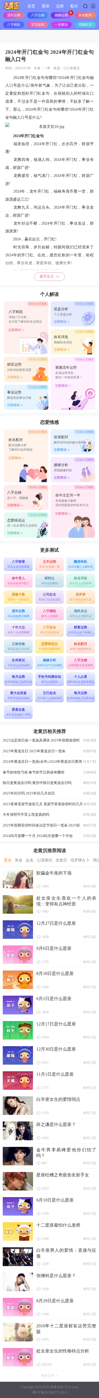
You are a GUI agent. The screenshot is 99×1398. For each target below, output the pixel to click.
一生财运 (61, 24)
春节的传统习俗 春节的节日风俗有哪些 (50, 772)
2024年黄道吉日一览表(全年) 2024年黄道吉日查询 (50, 761)
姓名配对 (85, 15)
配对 (74, 6)
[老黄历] (11, 6)
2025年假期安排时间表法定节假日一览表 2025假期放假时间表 (50, 827)
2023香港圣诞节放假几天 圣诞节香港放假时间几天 (50, 804)
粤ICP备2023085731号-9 (49, 1392)
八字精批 (13, 24)
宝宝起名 (37, 24)
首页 (31, 6)
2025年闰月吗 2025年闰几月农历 (50, 793)
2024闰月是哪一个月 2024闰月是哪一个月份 (50, 836)
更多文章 (47, 1376)
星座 (46, 6)
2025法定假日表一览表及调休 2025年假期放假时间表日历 (50, 742)
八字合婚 (37, 15)
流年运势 (13, 15)
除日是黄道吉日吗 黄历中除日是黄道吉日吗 (50, 783)
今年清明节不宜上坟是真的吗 (50, 814)
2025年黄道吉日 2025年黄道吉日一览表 (50, 751)
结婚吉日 (85, 24)
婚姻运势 (61, 15)
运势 (60, 6)
